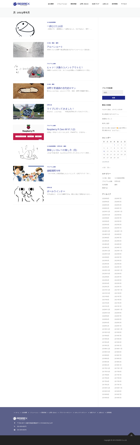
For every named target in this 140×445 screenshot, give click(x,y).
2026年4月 (105, 205)
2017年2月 (105, 385)
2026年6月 (105, 202)
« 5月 (104, 167)
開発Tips (105, 188)
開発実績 (73, 4)
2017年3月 (117, 381)
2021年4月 (105, 303)
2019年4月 (105, 342)
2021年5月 (117, 300)
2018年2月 (105, 365)
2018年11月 (118, 349)
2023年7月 (117, 257)
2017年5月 (117, 378)
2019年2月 (105, 345)
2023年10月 (106, 254)
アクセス (124, 4)
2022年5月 (117, 280)
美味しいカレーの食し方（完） (62, 149)
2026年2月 (105, 208)
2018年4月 (105, 362)
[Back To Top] (131, 435)
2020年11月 (118, 309)
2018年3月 (117, 362)
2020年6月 (105, 319)
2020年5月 (117, 319)
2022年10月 (106, 273)
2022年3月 (117, 283)
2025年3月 (117, 224)
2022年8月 (105, 277)
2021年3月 (117, 303)
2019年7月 (117, 336)
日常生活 (49, 105)
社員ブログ (95, 4)
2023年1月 (117, 267)
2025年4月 (105, 224)
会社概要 (51, 4)
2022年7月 (117, 277)
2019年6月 (105, 339)
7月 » (108, 167)
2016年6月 (105, 398)
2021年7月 (117, 296)
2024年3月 (117, 244)
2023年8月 (105, 257)
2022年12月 (106, 270)
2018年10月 (106, 352)
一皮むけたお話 (55, 26)
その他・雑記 (50, 43)
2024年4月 (105, 244)
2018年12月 (106, 349)
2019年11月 (118, 329)
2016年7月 (117, 394)
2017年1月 (117, 385)
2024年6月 (105, 241)
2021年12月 (106, 290)
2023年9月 (117, 254)
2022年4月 (105, 283)
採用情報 (115, 4)
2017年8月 (105, 375)
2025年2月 (105, 228)
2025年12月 (106, 211)
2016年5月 (117, 398)
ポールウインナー (56, 191)
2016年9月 (117, 391)
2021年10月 (106, 293)
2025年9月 (117, 215)
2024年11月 (118, 231)
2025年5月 (117, 221)
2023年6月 (105, 260)
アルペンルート (55, 46)
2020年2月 (105, 326)
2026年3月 (117, 205)
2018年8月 (105, 355)
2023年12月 (106, 251)
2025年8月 (105, 218)
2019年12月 (106, 329)
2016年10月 (106, 391)
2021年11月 (118, 290)
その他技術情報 (51, 22)
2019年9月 (117, 332)
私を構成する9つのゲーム (110, 114)
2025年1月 (117, 228)
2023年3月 (117, 264)
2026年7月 (117, 198)
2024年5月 (117, 241)
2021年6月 (105, 300)
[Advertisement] (114, 52)
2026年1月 (117, 208)
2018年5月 (117, 358)
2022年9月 (117, 273)
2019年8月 (105, 336)
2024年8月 (105, 238)
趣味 (57, 43)
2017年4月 (105, 381)
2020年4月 (105, 322)
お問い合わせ (84, 4)
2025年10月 (106, 215)
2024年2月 (105, 247)
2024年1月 (117, 247)
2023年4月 (105, 264)
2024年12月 (106, 231)
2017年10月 (106, 371)
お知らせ (105, 4)
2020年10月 (106, 313)
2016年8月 (105, 394)
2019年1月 (117, 345)
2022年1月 (117, 287)
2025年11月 (118, 211)
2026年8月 (105, 198)
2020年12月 (106, 309)
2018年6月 (105, 358)
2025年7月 (117, 218)
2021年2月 (105, 306)
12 (104, 151)
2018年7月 (117, 355)
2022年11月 (118, 270)
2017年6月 (105, 378)
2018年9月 (117, 352)
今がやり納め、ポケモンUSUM (112, 109)
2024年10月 (106, 234)
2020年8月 (105, 316)
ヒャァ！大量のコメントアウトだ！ (65, 67)
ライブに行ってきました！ (60, 108)
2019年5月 (117, 339)
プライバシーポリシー (65, 412)
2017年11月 (118, 368)
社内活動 (105, 185)
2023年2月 (105, 267)
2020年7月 (117, 316)
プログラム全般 (51, 63)
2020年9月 (117, 313)
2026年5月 (117, 202)
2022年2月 (105, 287)
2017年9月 (117, 371)
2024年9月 (117, 234)
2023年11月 (118, 251)
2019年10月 (106, 332)
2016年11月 (118, 388)
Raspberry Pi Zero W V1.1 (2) (61, 129)
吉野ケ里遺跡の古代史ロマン (61, 87)
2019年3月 (117, 342)
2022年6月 (105, 280)
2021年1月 (117, 306)
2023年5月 (117, 260)
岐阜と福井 (105, 123)
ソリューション (62, 4)
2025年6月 (105, 221)
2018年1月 (117, 365)
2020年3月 (117, 322)
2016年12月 (106, 388)
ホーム (17, 412)
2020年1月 (117, 326)
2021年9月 (117, 293)
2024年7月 (117, 238)
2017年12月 (106, 368)
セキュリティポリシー (81, 412)
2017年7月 (117, 375)
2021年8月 (105, 296)
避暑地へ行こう (107, 119)
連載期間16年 (53, 170)
